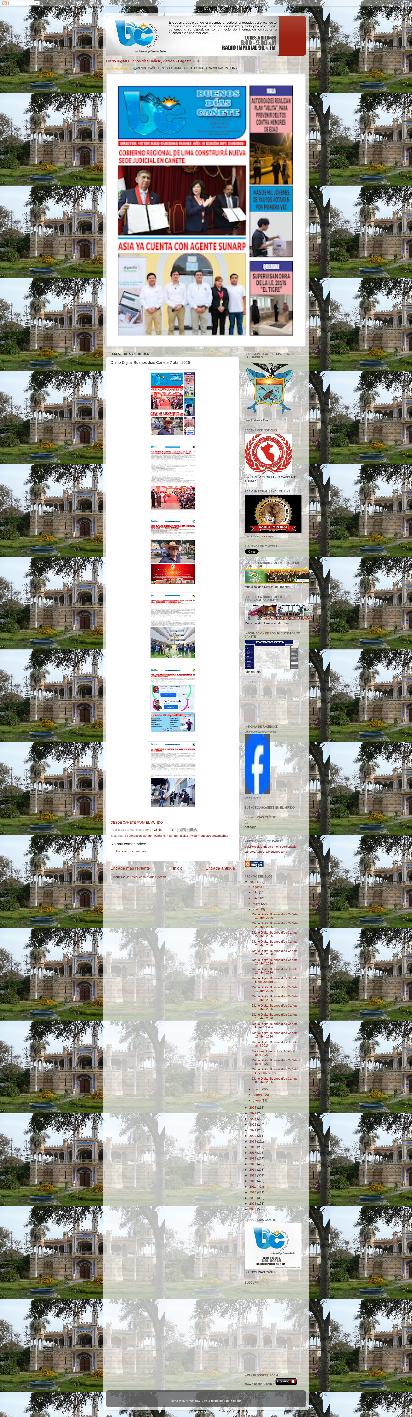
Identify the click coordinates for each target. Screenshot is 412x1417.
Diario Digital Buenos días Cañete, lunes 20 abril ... (275, 980)
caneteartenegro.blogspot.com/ (266, 851)
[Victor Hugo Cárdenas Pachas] (257, 793)
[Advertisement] (264, 1350)
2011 (253, 1186)
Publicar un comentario (131, 851)
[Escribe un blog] (183, 830)
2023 (253, 1118)
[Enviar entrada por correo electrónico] (171, 829)
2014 (253, 1169)
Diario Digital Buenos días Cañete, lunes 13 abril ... (275, 1025)
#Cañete (159, 835)
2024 (253, 1113)
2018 (253, 1147)
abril (256, 909)
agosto (258, 886)
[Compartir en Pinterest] (196, 830)
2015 (253, 1164)
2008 (253, 1203)
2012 (253, 1181)
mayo (257, 903)
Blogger (235, 1400)
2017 (253, 1152)
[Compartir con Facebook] (191, 830)
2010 (253, 1192)
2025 (253, 1107)
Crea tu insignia (253, 797)
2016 (253, 1158)
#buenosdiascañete (138, 835)
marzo (257, 1089)
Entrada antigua (220, 868)
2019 (253, 1141)
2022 (253, 1124)
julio (256, 892)
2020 (253, 1135)
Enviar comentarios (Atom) (148, 877)
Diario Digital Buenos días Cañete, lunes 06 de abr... (275, 1071)
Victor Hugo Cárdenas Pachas (260, 731)
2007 (253, 1209)
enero (257, 1100)
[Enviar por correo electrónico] (179, 830)
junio (256, 898)
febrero (258, 1094)
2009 (253, 1198)
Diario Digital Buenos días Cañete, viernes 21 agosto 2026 (153, 61)
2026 (253, 882)
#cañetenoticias (177, 835)
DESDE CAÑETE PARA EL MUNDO (137, 822)
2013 (253, 1175)
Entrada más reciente (130, 868)
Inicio (178, 868)
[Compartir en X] (187, 830)
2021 (253, 1130)
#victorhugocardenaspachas (209, 835)
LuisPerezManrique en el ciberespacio (271, 846)
